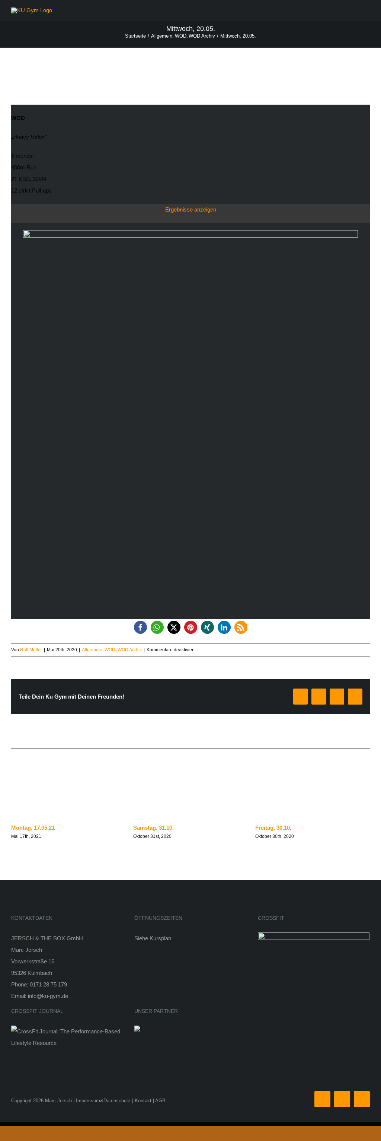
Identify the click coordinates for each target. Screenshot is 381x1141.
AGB (160, 1100)
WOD (110, 649)
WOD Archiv (130, 649)
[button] (140, 627)
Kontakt (143, 1100)
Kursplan (160, 938)
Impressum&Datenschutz (103, 1100)
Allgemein (92, 649)
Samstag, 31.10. (153, 827)
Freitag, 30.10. (273, 827)
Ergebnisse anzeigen (190, 209)
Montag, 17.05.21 (33, 827)
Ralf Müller (31, 649)
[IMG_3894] (190, 233)
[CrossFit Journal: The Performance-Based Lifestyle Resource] (67, 1031)
